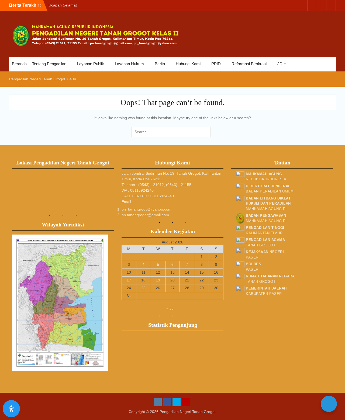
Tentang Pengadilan (49, 63)
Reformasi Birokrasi (249, 63)
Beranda (19, 63)
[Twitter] (321, 5)
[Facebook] (312, 5)
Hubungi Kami (188, 63)
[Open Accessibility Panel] (11, 408)
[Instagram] (302, 5)
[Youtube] (331, 5)
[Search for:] (172, 132)
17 (129, 280)
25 (143, 288)
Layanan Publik (90, 63)
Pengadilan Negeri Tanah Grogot (188, 411)
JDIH (282, 63)
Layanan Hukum (129, 63)
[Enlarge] (101, 241)
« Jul (170, 308)
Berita (160, 63)
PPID (216, 63)
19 (158, 280)
